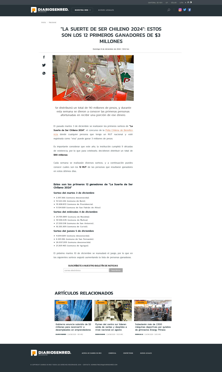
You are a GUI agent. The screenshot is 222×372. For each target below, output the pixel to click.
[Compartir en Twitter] (44, 66)
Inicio (43, 22)
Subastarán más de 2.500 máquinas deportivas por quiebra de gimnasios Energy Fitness (153, 327)
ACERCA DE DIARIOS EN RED (91, 353)
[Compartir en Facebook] (44, 58)
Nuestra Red (81, 10)
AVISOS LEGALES (106, 10)
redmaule (139, 334)
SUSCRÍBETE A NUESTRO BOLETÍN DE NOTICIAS (93, 266)
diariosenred (61, 334)
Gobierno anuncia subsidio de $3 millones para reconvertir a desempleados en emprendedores (73, 327)
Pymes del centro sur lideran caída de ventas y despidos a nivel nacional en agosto (111, 327)
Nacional (52, 22)
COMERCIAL (112, 353)
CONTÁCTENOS (128, 353)
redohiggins (100, 334)
